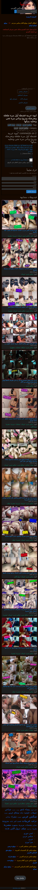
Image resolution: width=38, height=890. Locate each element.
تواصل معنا (20, 878)
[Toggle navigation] (34, 4)
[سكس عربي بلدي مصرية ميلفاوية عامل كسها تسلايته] (19, 520)
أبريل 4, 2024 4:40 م (17, 160)
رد (32, 157)
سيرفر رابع (13, 99)
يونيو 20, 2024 (33, 272)
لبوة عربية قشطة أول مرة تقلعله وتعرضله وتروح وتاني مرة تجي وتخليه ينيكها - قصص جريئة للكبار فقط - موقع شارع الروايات (19, 147)
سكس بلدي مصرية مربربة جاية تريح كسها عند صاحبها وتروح (21, 648)
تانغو (32, 236)
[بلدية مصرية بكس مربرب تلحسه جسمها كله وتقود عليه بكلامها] (19, 214)
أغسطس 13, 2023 (32, 383)
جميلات (31, 730)
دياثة (21, 813)
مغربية (34, 828)
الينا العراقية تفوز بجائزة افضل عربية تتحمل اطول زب (20, 343)
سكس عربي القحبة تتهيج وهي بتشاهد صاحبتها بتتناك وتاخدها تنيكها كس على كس (21, 460)
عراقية (23, 347)
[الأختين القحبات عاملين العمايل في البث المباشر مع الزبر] (19, 784)
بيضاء (31, 465)
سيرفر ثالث (24, 99)
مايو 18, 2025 (33, 801)
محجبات (18, 347)
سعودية (6, 813)
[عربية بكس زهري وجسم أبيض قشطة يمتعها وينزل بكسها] (19, 557)
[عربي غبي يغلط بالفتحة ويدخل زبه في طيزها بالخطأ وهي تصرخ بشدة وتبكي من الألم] (19, 364)
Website (35, 187)
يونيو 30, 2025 (33, 651)
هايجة (7, 828)
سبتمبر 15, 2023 (33, 501)
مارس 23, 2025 (33, 613)
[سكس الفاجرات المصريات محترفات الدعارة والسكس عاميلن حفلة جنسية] (19, 594)
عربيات (18, 125)
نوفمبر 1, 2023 (33, 728)
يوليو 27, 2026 (33, 463)
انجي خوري (34, 810)
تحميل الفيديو (31, 108)
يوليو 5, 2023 (33, 345)
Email (35, 184)
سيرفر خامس (23, 102)
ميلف (8, 503)
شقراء (7, 803)
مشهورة (12, 347)
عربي (16, 128)
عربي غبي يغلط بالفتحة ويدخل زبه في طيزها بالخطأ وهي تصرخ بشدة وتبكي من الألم (19, 381)
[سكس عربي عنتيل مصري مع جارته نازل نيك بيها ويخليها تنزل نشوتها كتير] (19, 670)
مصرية (10, 236)
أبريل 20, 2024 (33, 574)
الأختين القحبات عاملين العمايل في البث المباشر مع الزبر (19, 799)
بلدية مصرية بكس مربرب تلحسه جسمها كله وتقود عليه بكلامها (20, 231)
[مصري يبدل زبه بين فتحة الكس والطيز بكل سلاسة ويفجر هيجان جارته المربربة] (19, 482)
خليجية (27, 812)
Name (35, 181)
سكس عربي (27, 125)
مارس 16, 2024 (33, 689)
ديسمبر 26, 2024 (32, 422)
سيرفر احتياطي (23, 95)
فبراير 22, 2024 (33, 308)
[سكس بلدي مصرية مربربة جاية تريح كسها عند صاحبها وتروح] (19, 632)
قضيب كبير (17, 821)
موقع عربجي (12, 846)
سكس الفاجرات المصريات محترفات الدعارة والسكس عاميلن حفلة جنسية (20, 610)
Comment (34, 176)
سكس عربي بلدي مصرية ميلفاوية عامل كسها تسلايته (21, 536)
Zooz (25, 160)
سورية (19, 817)
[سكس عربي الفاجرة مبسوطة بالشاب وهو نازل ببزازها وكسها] (19, 253)
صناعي (8, 817)
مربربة (15, 236)
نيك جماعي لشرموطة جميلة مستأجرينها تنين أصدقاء (21, 763)
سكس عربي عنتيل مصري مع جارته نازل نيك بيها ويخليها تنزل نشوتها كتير (20, 687)
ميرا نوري (29, 829)
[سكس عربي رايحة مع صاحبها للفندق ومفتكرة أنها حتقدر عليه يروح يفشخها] (19, 709)
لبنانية (11, 821)
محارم (35, 825)
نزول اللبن (11, 125)
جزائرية (13, 810)
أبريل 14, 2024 (33, 538)
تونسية (17, 810)
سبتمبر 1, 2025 (33, 233)
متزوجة (23, 503)
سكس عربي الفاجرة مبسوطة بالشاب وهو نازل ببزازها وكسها (20, 269)
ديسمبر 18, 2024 (32, 764)
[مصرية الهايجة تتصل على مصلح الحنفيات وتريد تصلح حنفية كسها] (19, 403)
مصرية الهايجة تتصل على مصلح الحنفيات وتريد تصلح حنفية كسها (21, 419)
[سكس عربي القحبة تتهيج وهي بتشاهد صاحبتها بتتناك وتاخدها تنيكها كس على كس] (19, 444)
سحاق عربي (29, 311)
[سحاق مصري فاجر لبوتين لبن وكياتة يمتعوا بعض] (19, 291)
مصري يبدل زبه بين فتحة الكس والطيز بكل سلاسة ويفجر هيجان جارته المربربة (20, 498)
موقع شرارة (12, 856)
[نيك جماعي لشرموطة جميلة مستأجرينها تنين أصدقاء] (19, 747)
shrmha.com (16, 888)
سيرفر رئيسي (23, 91)
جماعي (27, 465)
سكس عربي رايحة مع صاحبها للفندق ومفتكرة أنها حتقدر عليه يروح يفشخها (20, 725)
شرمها (25, 3)
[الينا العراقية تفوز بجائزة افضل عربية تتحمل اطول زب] (19, 328)
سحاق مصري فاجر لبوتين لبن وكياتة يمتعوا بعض (22, 307)
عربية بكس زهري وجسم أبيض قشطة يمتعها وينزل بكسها (20, 573)
